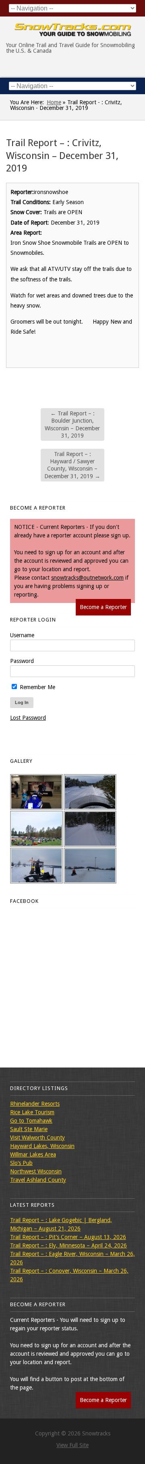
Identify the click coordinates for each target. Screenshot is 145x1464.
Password (22, 661)
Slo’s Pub (21, 1163)
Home (54, 102)
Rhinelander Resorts (35, 1104)
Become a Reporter (103, 607)
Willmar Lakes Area (33, 1154)
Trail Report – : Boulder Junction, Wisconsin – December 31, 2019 (72, 424)
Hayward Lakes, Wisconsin (42, 1146)
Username (22, 635)
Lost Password (28, 717)
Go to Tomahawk (31, 1120)
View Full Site (72, 1445)
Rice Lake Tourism (32, 1112)
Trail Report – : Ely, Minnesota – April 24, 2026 (68, 1245)
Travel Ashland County (38, 1180)
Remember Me (36, 687)
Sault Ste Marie (29, 1129)
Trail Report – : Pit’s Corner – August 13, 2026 (68, 1237)
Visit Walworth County (37, 1137)
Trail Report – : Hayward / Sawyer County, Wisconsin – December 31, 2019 (72, 465)
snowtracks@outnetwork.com (87, 577)
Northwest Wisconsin (36, 1171)
